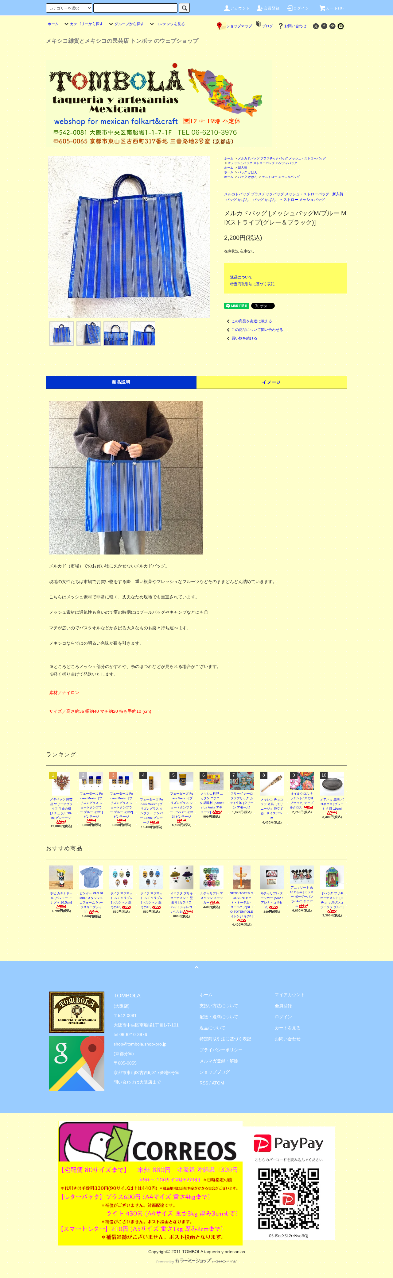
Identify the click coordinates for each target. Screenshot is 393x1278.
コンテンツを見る (170, 24)
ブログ (267, 26)
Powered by (165, 1262)
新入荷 (242, 167)
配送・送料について (219, 1016)
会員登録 (272, 8)
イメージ (271, 382)
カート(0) (335, 8)
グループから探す (129, 24)
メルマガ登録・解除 (219, 1060)
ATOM (218, 1082)
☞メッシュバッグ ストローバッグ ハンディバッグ (262, 163)
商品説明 (121, 382)
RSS (204, 1082)
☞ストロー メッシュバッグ (281, 176)
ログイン (301, 8)
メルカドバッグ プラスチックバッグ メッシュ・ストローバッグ (282, 158)
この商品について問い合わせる (257, 330)
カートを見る (288, 1027)
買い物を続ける (244, 338)
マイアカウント (290, 994)
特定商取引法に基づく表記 (252, 284)
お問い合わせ (295, 26)
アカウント (240, 8)
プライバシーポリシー (221, 1049)
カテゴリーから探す (86, 24)
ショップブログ (215, 1071)
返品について (241, 277)
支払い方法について (219, 1005)
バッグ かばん (247, 172)
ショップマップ (239, 26)
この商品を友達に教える (252, 321)
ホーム (53, 24)
